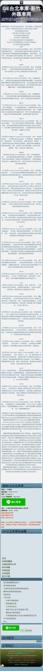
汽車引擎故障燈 (12, 600)
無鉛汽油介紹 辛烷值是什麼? (17, 609)
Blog (5, 621)
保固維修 (6, 570)
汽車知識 (7, 597)
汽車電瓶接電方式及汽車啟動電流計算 (21, 615)
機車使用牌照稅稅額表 (12, 591)
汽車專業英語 (11, 606)
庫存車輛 (6, 567)
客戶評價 (6, 576)
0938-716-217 (13, 492)
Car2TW (31, 653)
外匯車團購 (7, 561)
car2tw (24, 668)
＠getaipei (17, 496)
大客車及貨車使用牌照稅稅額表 (16, 588)
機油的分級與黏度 (13, 612)
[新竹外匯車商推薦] (26, 630)
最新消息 (6, 579)
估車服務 (6, 573)
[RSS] (2, 665)
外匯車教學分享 (9, 564)
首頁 (4, 558)
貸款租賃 (7, 594)
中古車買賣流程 (9, 618)
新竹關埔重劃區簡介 (11, 582)
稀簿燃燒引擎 (11, 603)
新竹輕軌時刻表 (9, 585)
